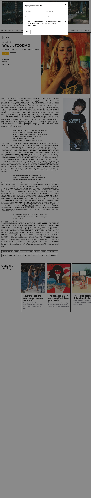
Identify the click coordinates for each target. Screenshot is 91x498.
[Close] (65, 4)
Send (27, 31)
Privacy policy (31, 26)
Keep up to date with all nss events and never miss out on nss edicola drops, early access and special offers (46, 24)
